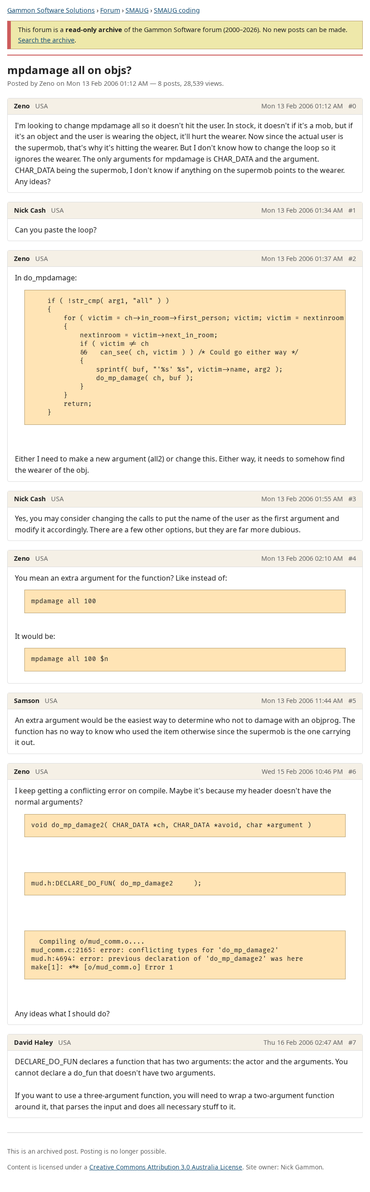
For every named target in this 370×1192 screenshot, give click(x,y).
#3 (352, 498)
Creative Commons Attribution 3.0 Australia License (165, 1167)
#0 (352, 106)
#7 (352, 1042)
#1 (352, 210)
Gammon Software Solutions (51, 10)
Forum (110, 10)
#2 (352, 258)
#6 (352, 771)
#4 (352, 558)
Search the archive (46, 40)
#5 (352, 700)
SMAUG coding (177, 10)
